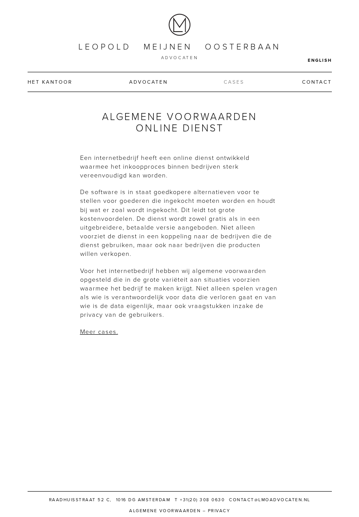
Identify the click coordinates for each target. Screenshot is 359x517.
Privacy (219, 510)
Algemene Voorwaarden (165, 510)
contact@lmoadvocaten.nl (269, 500)
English (320, 60)
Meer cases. (99, 332)
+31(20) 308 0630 (202, 500)
